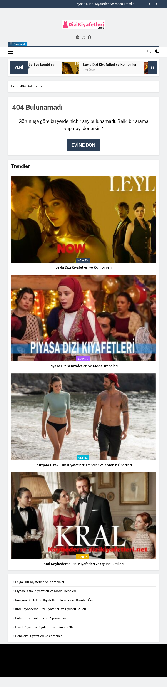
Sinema (83, 458)
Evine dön (83, 145)
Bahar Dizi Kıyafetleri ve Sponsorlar (40, 618)
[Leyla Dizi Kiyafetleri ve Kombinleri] (55, 70)
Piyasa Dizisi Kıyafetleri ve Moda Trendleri (106, 4)
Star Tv (83, 557)
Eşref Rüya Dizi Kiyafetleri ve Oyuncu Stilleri (46, 627)
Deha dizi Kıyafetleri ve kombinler (39, 636)
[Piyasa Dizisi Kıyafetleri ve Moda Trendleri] (137, 70)
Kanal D (82, 359)
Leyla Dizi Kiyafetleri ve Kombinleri (95, 64)
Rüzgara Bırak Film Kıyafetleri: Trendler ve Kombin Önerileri (83, 465)
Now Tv (82, 260)
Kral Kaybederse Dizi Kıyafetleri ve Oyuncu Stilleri (83, 564)
